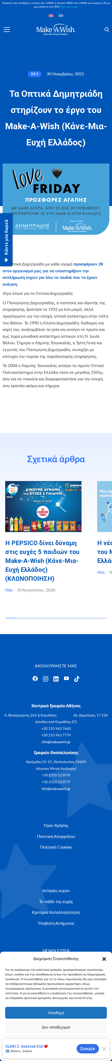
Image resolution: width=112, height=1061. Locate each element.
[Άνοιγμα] (7, 29)
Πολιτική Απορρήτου (68, 1053)
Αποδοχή (56, 1013)
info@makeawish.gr (56, 742)
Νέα (9, 590)
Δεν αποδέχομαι (56, 1027)
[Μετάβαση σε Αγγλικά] (51, 15)
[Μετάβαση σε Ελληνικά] (61, 15)
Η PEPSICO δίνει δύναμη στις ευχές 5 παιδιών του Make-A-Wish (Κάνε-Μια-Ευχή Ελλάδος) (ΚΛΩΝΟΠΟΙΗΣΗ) (42, 560)
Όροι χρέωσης (69, 6)
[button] (104, 959)
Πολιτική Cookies (39, 1053)
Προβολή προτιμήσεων (56, 1041)
